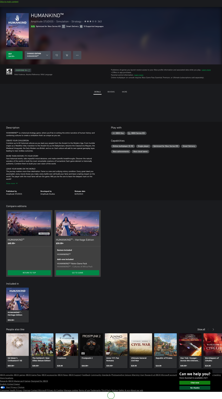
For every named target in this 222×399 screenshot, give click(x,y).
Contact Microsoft (39, 390)
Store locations (6, 378)
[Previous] (208, 329)
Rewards (4, 381)
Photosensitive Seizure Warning (125, 374)
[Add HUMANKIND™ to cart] (67, 55)
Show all (201, 329)
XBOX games (19, 374)
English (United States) (10, 384)
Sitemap (26, 390)
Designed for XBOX (39, 381)
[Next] (213, 329)
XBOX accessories (49, 374)
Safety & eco (124, 390)
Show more (10, 183)
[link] (17, 305)
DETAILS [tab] (97, 91)
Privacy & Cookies (55, 390)
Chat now (195, 382)
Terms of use (84, 390)
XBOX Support (75, 374)
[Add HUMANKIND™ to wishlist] (57, 55)
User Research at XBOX (150, 374)
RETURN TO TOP (29, 272)
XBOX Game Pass (33, 374)
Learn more (206, 70)
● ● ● (77, 55)
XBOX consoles (6, 374)
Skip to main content (9, 1)
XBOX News (63, 374)
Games (27, 381)
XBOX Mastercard (16, 381)
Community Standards (101, 374)
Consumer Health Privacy (11, 390)
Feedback (86, 374)
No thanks (195, 388)
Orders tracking (214, 374)
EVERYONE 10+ (21, 70)
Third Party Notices (109, 390)
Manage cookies (71, 390)
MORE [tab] (124, 91)
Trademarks (95, 390)
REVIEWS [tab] (111, 91)
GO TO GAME (77, 272)
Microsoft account (169, 374)
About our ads (137, 390)
